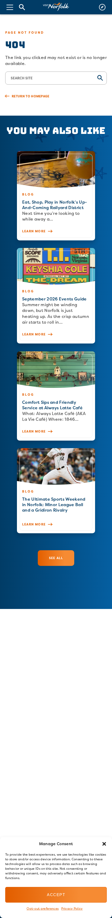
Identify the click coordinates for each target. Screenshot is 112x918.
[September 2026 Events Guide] (56, 295)
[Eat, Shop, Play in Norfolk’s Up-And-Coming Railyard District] (56, 195)
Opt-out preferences (43, 908)
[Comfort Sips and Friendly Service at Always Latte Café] (56, 396)
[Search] (22, 7)
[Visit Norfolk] (56, 7)
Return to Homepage (30, 96)
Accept (56, 894)
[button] (104, 843)
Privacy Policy (72, 908)
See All (56, 558)
